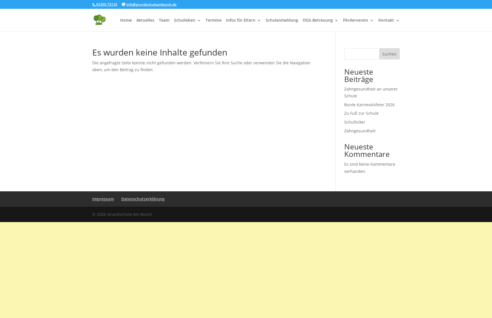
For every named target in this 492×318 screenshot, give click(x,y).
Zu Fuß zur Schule (361, 113)
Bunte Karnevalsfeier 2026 (369, 104)
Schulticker (354, 122)
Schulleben (184, 20)
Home (126, 20)
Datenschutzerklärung (143, 199)
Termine (214, 20)
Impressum (103, 199)
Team (164, 20)
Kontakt (386, 20)
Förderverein (355, 20)
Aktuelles (145, 20)
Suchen (389, 54)
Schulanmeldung (282, 20)
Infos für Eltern (240, 20)
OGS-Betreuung (318, 20)
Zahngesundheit (360, 131)
